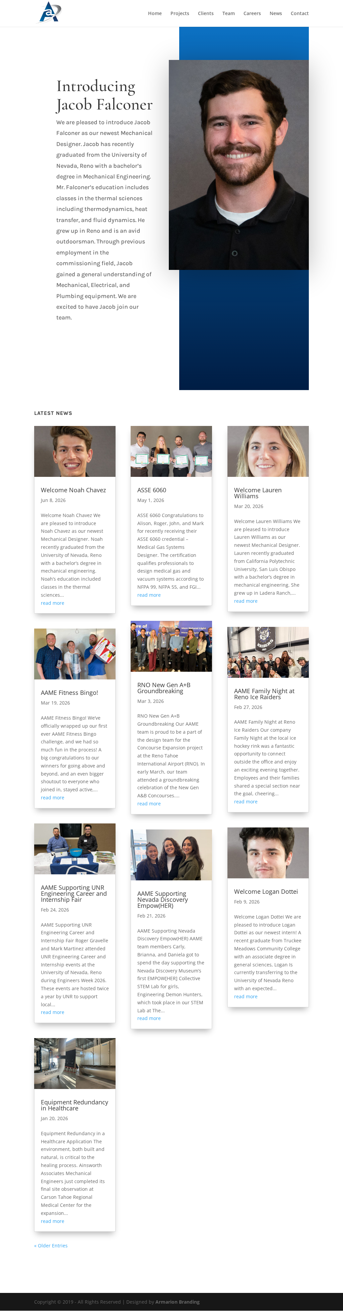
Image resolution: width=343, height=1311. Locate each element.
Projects (179, 13)
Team (228, 13)
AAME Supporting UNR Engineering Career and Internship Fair (74, 893)
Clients (206, 13)
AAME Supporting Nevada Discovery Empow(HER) (162, 899)
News (276, 13)
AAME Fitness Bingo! (69, 692)
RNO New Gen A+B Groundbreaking (164, 688)
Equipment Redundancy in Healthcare (74, 1105)
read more (52, 603)
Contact (300, 13)
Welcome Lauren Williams (258, 493)
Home (155, 13)
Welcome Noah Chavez (73, 490)
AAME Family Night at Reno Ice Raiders (264, 694)
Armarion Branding (177, 1302)
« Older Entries (51, 1245)
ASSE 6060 (151, 490)
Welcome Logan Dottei (266, 891)
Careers (252, 13)
